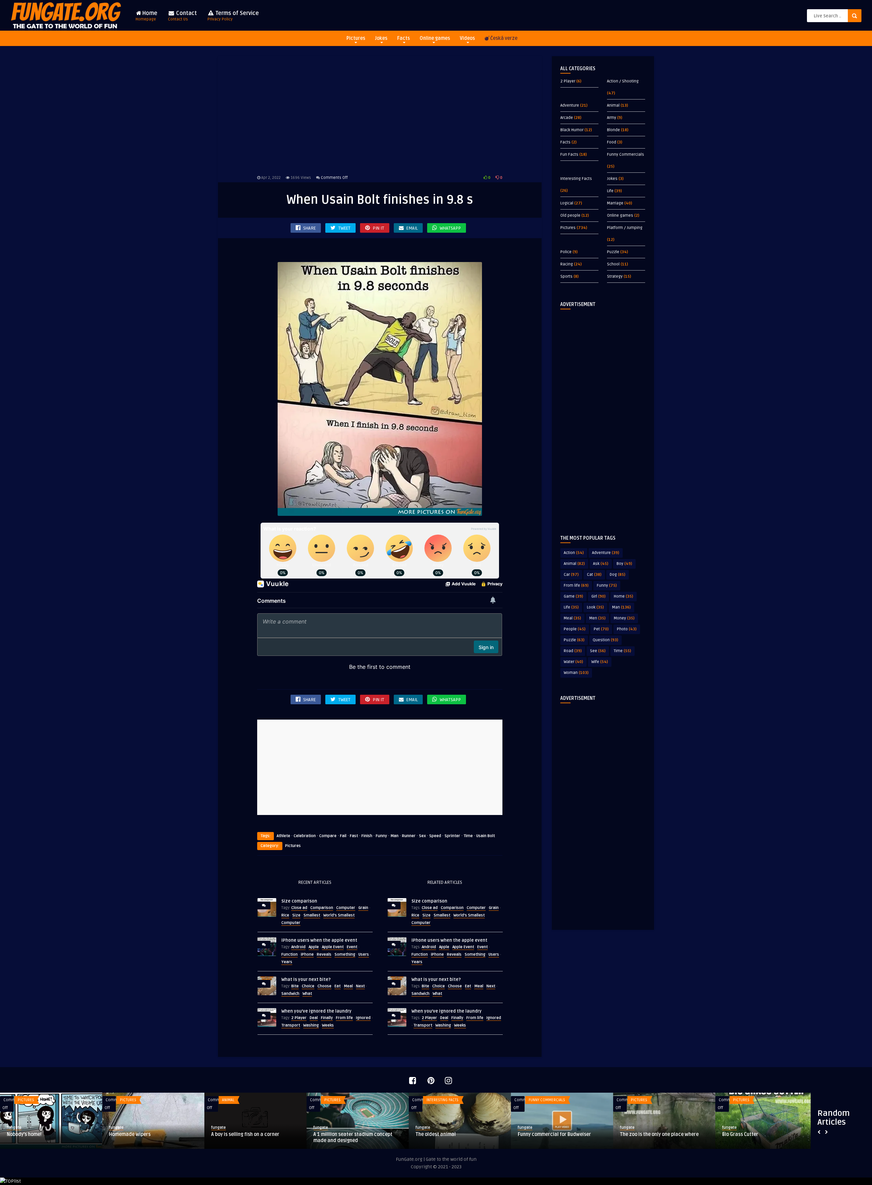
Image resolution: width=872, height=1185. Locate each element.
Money (624, 618)
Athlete (283, 835)
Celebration (305, 835)
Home (146, 16)
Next (360, 986)
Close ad (299, 907)
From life (344, 1017)
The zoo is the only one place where (659, 1134)
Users (363, 954)
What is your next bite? (306, 979)
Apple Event (333, 947)
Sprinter (452, 835)
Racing (566, 264)
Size (296, 915)
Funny (381, 835)
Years (286, 962)
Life (610, 191)
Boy (624, 563)
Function (289, 954)
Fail (343, 835)
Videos (467, 38)
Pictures (355, 38)
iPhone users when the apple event (319, 940)
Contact (182, 16)
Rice (285, 915)
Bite (295, 986)
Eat (337, 986)
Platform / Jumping (624, 227)
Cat (594, 574)
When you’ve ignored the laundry (316, 1011)
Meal (348, 986)
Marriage (615, 203)
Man (394, 835)
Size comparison (299, 901)
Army (611, 117)
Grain (363, 907)
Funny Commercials (625, 154)
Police (566, 252)
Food (611, 142)
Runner (409, 835)
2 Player (299, 1017)
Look (595, 607)
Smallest (311, 915)
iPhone (307, 954)
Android (298, 947)
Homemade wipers (130, 1134)
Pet (601, 629)
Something (344, 954)
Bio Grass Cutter (740, 1134)
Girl (598, 596)
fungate (14, 1127)
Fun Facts (569, 154)
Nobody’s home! (24, 1134)
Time (468, 835)
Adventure (569, 105)
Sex (422, 835)
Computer (345, 907)
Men (597, 618)
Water (573, 661)
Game (573, 596)
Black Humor (571, 130)
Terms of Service (233, 16)
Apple (314, 947)
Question (605, 640)
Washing (311, 1025)
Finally (327, 1017)
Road (573, 650)
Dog (617, 574)
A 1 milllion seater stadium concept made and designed (352, 1137)
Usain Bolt (485, 835)
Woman (576, 672)
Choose (324, 986)
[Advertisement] (380, 114)
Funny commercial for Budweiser (554, 1134)
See (598, 650)
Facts (403, 38)
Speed (435, 835)
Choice (308, 986)
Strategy (615, 276)
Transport (290, 1025)
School (613, 264)
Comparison (321, 907)
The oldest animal (436, 1134)
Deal (314, 1017)
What (307, 993)
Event (352, 947)
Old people (570, 215)
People (575, 629)
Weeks (328, 1025)
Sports (566, 276)
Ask (600, 563)
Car (571, 574)
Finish (366, 835)
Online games (435, 38)
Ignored (363, 1017)
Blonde (613, 130)
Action (574, 552)
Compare (328, 835)
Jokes (381, 38)
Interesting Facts (576, 178)
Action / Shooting (623, 81)
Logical (566, 203)
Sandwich (290, 993)
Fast (354, 835)
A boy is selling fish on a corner (245, 1134)
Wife (599, 661)
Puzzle (613, 252)
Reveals (324, 954)
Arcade (566, 117)
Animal (613, 105)
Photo (627, 629)
